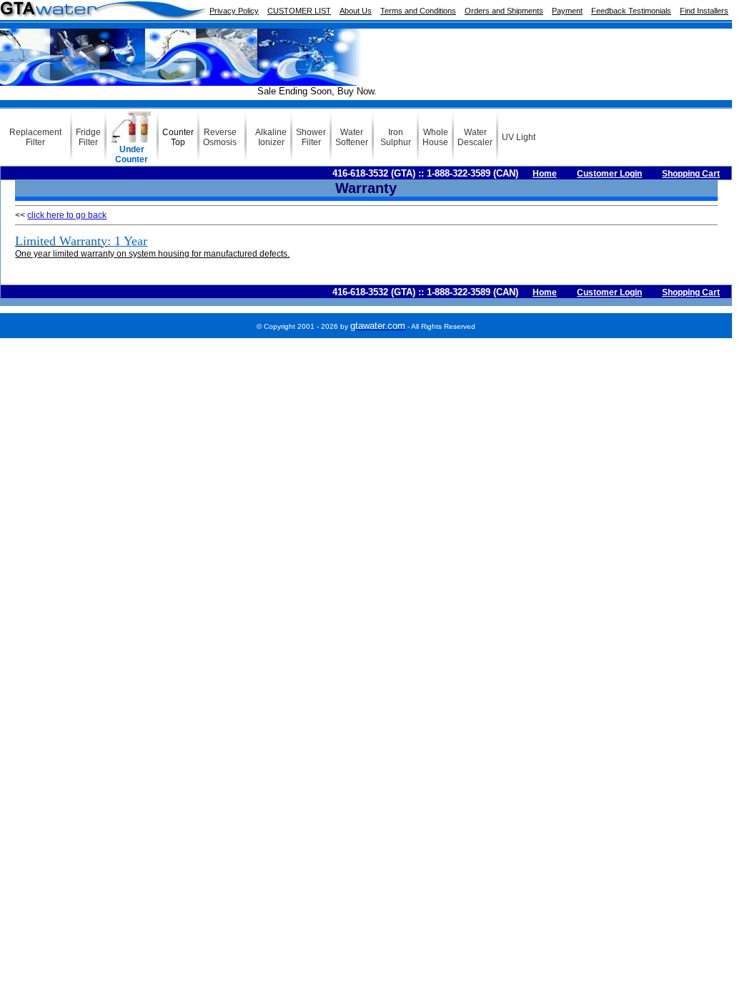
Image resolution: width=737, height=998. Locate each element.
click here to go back (67, 215)
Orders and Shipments (504, 10)
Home (545, 174)
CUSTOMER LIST (299, 10)
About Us (356, 10)
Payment (567, 10)
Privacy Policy (234, 10)
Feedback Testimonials (631, 10)
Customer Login (609, 174)
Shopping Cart (691, 174)
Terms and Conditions (418, 10)
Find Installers (704, 10)
